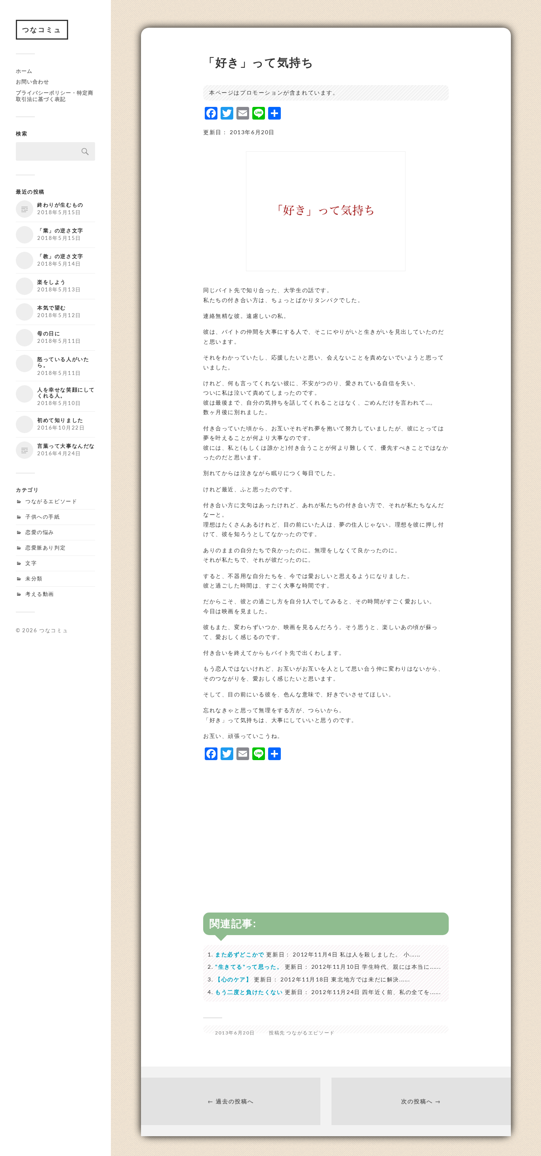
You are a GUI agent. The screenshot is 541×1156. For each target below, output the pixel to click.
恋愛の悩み (39, 532)
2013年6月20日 (235, 1033)
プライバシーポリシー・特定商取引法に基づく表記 (54, 95)
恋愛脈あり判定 (45, 547)
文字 (31, 563)
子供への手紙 (42, 516)
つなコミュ (42, 29)
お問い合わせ (32, 81)
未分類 (34, 578)
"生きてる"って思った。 (249, 966)
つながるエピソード (51, 501)
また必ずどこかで (240, 954)
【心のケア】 (233, 979)
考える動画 (39, 594)
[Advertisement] (326, 823)
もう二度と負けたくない (249, 992)
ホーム (24, 71)
